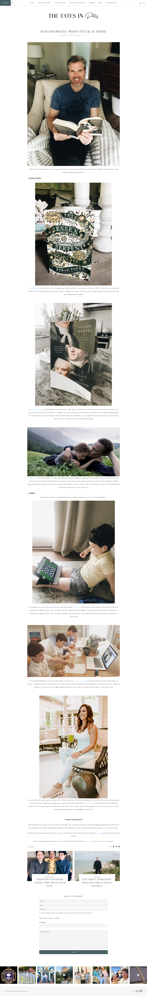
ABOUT (100, 3)
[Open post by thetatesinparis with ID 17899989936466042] (138, 975)
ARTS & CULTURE (60, 3)
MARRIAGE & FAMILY (45, 3)
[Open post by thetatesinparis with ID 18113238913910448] (27, 975)
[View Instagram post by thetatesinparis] (15, 982)
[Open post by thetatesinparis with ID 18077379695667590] (101, 975)
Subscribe (5, 3)
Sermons (92, 3)
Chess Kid (76, 607)
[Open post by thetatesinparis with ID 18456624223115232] (64, 975)
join (105, 828)
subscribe (88, 841)
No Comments (30, 847)
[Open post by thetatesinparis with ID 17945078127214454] (8, 975)
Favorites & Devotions (77, 3)
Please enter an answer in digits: (49, 918)
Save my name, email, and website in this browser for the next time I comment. (67, 913)
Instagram (99, 833)
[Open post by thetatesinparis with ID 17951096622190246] (45, 975)
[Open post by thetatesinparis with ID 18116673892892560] (119, 975)
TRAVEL (32, 3)
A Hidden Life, (33, 478)
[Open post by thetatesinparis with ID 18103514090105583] (82, 975)
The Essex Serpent (34, 288)
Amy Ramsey (88, 803)
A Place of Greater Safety (36, 409)
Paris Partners (111, 3)
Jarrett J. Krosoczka (81, 681)
